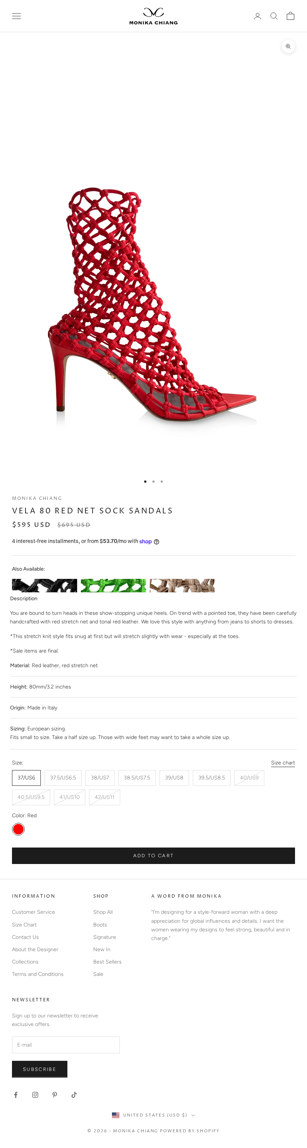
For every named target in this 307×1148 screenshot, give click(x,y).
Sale (98, 974)
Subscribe (40, 1069)
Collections (25, 962)
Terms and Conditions (38, 974)
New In (101, 949)
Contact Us (25, 937)
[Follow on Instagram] (35, 1095)
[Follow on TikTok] (74, 1095)
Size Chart (24, 925)
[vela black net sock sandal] (44, 585)
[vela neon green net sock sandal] (113, 585)
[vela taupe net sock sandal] (182, 585)
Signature (104, 937)
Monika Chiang (37, 498)
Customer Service (33, 912)
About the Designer (35, 949)
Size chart (283, 763)
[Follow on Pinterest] (54, 1095)
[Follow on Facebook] (15, 1095)
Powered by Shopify (190, 1131)
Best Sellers (107, 962)
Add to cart (153, 855)
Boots (100, 925)
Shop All (103, 912)
